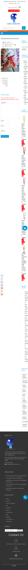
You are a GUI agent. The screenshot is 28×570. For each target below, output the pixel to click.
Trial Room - (9, 521)
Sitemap (8, 517)
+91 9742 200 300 (21, 1)
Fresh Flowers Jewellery (24, 400)
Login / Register (13, 7)
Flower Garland (24, 386)
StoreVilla (14, 565)
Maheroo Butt (7, 42)
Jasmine (25, 87)
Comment (3, 102)
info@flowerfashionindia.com (9, 1)
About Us (8, 501)
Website (3, 131)
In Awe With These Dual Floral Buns (25, 308)
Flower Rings (24, 395)
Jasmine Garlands (24, 417)
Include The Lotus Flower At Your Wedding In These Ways (25, 323)
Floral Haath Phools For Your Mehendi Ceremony (25, 356)
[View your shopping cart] (18, 7)
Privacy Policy (9, 512)
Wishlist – (10, 519)
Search (24, 49)
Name (2, 120)
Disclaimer (8, 508)
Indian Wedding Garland (24, 412)
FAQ (7, 505)
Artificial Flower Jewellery (24, 376)
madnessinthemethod (10, 38)
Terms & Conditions (10, 503)
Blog (7, 514)
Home (7, 498)
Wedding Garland (24, 425)
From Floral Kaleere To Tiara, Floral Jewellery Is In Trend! (25, 341)
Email (2, 125)
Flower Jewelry (24, 390)
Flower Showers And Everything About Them (25, 296)
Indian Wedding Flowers (24, 406)
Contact (8, 510)
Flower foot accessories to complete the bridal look (4, 81)
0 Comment (9, 46)
